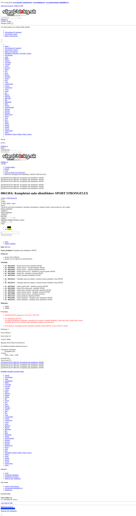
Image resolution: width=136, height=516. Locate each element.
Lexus (7, 422)
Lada (6, 415)
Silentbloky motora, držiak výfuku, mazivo (18, 453)
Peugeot (7, 440)
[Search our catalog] (20, 152)
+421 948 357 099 (6, 503)
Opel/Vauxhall (9, 438)
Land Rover (8, 420)
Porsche (7, 442)
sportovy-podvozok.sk (12, 486)
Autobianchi (9, 381)
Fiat (6, 402)
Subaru (7, 458)
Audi (6, 379)
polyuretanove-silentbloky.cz (14, 488)
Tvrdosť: (4, 203)
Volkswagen (9, 463)
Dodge (7, 397)
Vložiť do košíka (6, 235)
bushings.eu (8, 490)
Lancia (7, 418)
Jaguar (7, 409)
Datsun (7, 395)
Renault (7, 444)
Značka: (3, 198)
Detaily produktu (10, 243)
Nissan (7, 436)
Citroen (7, 388)
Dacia (6, 391)
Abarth (7, 375)
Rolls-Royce (9, 445)
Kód (2, 358)
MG (6, 431)
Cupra (7, 390)
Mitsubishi (8, 435)
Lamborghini (9, 417)
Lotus (6, 424)
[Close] (1, 41)
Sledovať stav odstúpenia (13, 478)
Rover (7, 447)
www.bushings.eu (39, 2)
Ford (6, 404)
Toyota (7, 462)
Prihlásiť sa (4, 146)
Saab (6, 449)
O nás (6, 473)
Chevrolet (8, 384)
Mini (6, 433)
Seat (6, 451)
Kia (6, 413)
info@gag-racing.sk (7, 6)
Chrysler (7, 386)
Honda (7, 406)
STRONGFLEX (11, 198)
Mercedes (8, 429)
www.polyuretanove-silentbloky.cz (57, 2)
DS (6, 399)
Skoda (7, 454)
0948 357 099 (18, 6)
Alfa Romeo (9, 377)
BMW (7, 382)
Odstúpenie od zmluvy (12, 477)
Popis (6, 242)
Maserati (7, 426)
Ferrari (7, 400)
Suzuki (7, 460)
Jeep (6, 411)
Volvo (7, 465)
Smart (6, 456)
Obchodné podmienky (12, 475)
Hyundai (7, 408)
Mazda (7, 427)
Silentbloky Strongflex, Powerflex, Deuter (12, 371)
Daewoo (7, 393)
